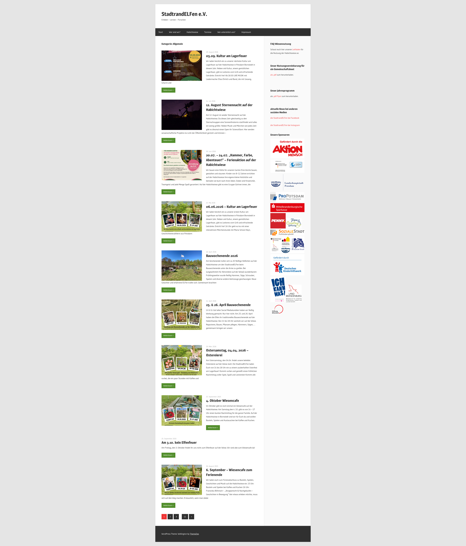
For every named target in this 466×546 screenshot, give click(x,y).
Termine (207, 32)
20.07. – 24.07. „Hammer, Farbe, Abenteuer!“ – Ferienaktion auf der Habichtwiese (231, 160)
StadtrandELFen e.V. (184, 14)
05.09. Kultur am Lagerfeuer (226, 56)
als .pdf (273, 74)
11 (185, 516)
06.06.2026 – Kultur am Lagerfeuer (231, 207)
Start (160, 32)
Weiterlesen (167, 90)
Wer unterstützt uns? (226, 32)
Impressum (246, 32)
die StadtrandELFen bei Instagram (285, 125)
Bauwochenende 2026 (222, 256)
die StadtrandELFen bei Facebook (284, 118)
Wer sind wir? (174, 32)
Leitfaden (296, 49)
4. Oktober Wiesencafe (222, 401)
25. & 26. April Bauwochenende (228, 305)
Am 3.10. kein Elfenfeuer (179, 442)
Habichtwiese (192, 32)
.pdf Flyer (277, 96)
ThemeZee (194, 534)
